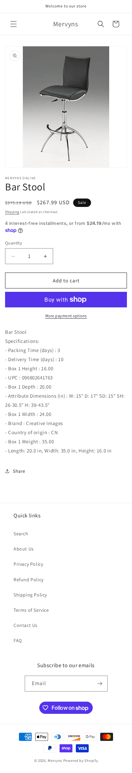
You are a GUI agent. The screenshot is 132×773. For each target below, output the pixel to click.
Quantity (13, 243)
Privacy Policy (28, 564)
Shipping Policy (30, 595)
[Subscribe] (99, 684)
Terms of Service (31, 610)
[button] (13, 24)
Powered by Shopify (80, 760)
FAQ (18, 640)
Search (21, 534)
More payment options (66, 315)
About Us (24, 549)
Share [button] (19, 471)
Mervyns (55, 760)
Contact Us (26, 625)
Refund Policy (29, 580)
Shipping (12, 212)
